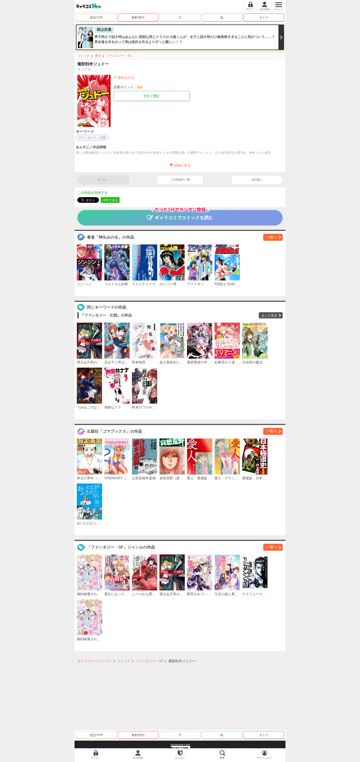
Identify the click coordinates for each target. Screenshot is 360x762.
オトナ (264, 17)
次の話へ (257, 179)
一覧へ (271, 237)
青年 (98, 55)
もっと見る (269, 315)
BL (222, 17)
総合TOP (96, 17)
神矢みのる (126, 78)
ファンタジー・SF (119, 55)
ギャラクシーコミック (94, 661)
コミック (83, 55)
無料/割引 (138, 17)
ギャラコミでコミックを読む (184, 217)
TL (180, 17)
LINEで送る (110, 200)
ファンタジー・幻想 (92, 137)
